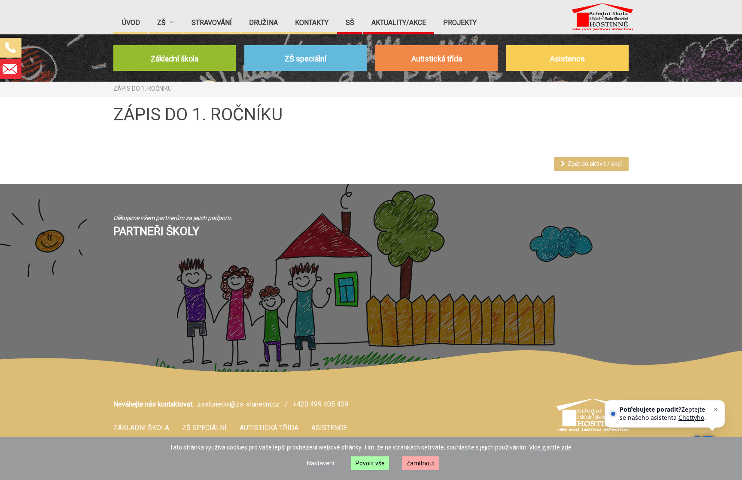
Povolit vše (370, 463)
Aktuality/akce (398, 22)
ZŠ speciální (204, 428)
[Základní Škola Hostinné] (602, 17)
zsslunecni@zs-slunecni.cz (238, 404)
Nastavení (320, 463)
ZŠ (162, 22)
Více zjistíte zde (550, 447)
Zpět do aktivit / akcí (593, 163)
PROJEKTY (460, 22)
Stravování (212, 22)
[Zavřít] (715, 409)
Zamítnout (420, 463)
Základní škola (141, 428)
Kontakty (311, 22)
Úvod (131, 22)
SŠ (350, 22)
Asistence (329, 428)
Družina (263, 22)
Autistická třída (269, 428)
